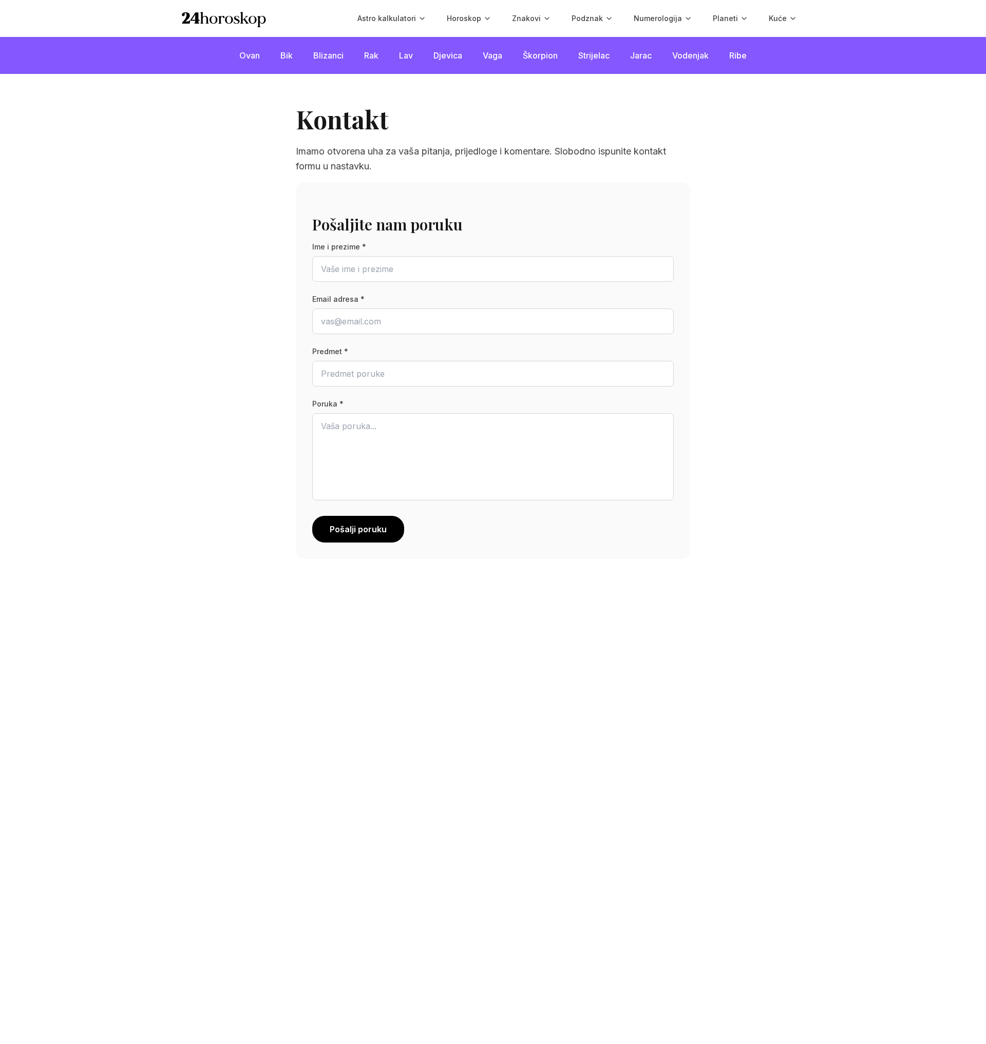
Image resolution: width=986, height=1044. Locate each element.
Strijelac (594, 55)
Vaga (492, 55)
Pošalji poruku (358, 529)
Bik (286, 55)
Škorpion (540, 55)
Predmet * (330, 351)
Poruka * (328, 403)
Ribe (738, 55)
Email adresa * (338, 299)
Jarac (641, 55)
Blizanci (328, 55)
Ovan (249, 55)
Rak (371, 55)
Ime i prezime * (339, 246)
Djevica (447, 55)
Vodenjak (690, 55)
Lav (406, 55)
